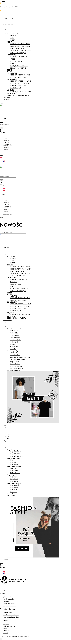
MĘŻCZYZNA (12, 55)
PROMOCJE (11, 94)
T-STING (10, 71)
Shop (5, 232)
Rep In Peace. (13, 637)
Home (2, 232)
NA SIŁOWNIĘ (12, 73)
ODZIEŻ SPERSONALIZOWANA (18, 95)
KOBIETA (10, 42)
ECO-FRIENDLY (12, 34)
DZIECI (9, 70)
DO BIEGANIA (12, 79)
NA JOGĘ (10, 90)
